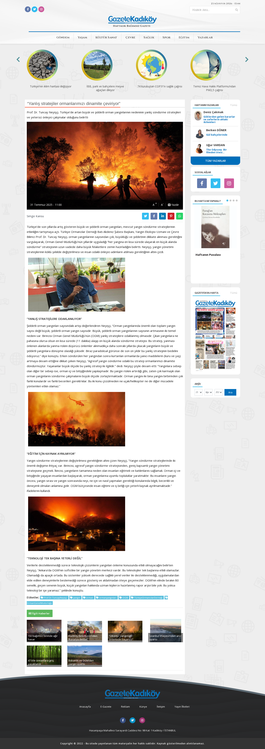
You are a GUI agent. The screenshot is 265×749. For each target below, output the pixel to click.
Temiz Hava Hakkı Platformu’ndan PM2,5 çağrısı (214, 88)
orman (90, 597)
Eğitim (184, 37)
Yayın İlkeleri (182, 706)
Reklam (125, 706)
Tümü (233, 105)
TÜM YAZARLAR (215, 161)
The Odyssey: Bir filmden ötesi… (216, 151)
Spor (166, 37)
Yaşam (82, 37)
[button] (227, 200)
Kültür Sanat (106, 37)
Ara (230, 392)
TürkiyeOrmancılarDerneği (148, 597)
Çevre (130, 37)
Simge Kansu (35, 216)
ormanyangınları (108, 597)
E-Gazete (105, 706)
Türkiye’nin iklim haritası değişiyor (50, 86)
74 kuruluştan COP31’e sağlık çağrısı (159, 86)
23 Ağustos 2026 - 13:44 (225, 3)
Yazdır (175, 205)
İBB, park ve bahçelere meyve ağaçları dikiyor (105, 88)
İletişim (161, 706)
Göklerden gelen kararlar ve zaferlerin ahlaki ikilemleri (219, 119)
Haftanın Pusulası (208, 255)
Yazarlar (205, 37)
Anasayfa (85, 706)
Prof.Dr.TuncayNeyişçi (55, 597)
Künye (143, 706)
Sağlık (149, 37)
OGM (125, 597)
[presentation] (18, 59)
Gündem (62, 37)
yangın (77, 597)
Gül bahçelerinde (216, 134)
